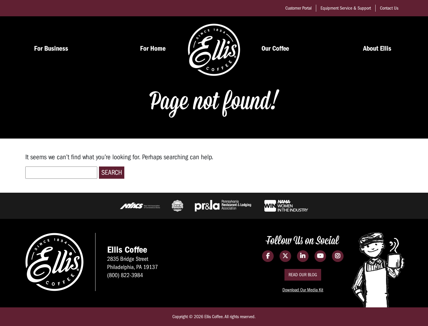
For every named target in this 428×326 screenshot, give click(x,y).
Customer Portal (298, 8)
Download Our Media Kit (302, 290)
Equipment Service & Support (346, 8)
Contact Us (389, 8)
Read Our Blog (303, 274)
